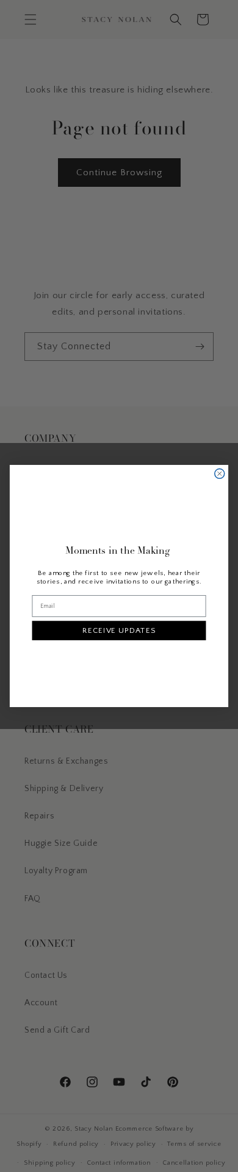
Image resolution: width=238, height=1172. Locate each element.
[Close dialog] (220, 473)
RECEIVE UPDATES (118, 630)
